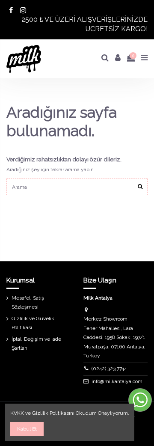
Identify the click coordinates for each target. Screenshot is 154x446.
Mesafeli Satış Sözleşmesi (28, 302)
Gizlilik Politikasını (53, 413)
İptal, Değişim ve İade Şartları (36, 343)
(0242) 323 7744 (109, 369)
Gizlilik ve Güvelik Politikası (33, 323)
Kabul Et (27, 429)
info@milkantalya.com (117, 381)
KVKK (17, 413)
